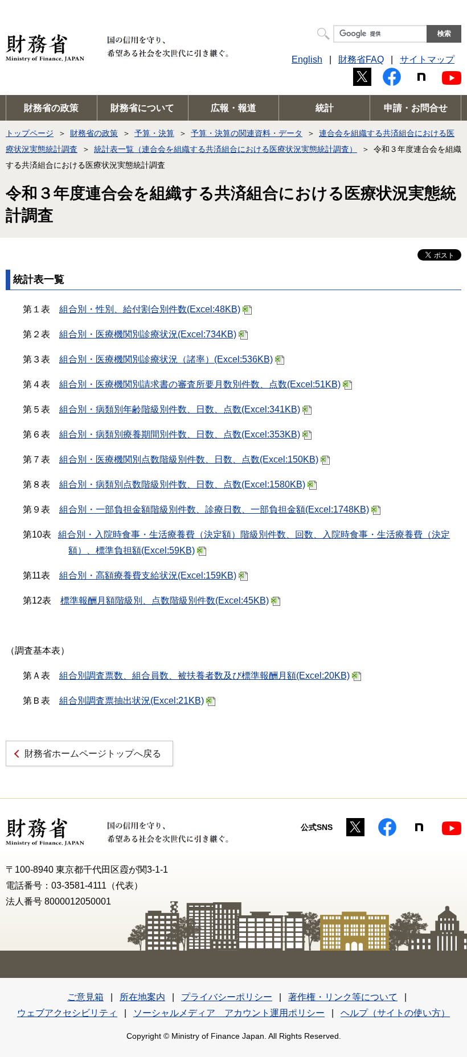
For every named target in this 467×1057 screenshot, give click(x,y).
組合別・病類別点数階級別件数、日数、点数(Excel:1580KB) (182, 484)
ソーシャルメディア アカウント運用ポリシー (229, 1013)
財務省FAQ (361, 59)
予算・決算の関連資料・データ (246, 133)
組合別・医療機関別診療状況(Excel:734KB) (147, 334)
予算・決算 (154, 133)
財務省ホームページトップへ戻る (92, 753)
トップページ (30, 133)
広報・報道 (233, 108)
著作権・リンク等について (343, 997)
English (307, 59)
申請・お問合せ (416, 108)
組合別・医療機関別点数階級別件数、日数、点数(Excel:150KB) (188, 459)
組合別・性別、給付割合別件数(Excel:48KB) (149, 309)
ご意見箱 (85, 997)
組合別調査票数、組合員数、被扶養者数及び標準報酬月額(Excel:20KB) (204, 675)
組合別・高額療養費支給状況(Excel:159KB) (147, 575)
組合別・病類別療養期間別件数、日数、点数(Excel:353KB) (179, 434)
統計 (325, 108)
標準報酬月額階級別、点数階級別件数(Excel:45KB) (164, 600)
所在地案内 (142, 997)
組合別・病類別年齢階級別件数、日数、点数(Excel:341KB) (179, 409)
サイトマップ (427, 59)
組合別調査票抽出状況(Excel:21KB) (131, 700)
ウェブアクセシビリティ (67, 1013)
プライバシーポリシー (226, 997)
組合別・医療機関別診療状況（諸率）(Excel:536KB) (166, 359)
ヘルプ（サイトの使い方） (395, 1013)
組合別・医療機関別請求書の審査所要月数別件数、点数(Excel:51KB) (200, 384)
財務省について (142, 108)
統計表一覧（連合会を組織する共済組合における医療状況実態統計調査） (225, 149)
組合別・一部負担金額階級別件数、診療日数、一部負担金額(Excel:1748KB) (214, 509)
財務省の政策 (51, 108)
